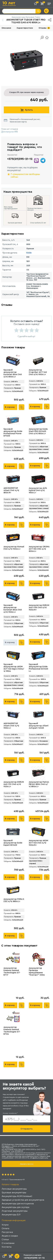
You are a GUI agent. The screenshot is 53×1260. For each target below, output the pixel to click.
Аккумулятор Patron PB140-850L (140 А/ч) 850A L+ (39, 784)
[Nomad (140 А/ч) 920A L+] (13, 538)
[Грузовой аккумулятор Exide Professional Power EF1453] (13, 420)
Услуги (5, 1224)
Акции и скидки (10, 1235)
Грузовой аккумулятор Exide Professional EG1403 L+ (38, 667)
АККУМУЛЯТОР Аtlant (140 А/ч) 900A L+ (11, 725)
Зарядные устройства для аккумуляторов (23, 1199)
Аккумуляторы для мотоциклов (18, 1203)
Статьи (5, 1239)
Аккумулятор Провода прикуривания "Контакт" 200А (37, 971)
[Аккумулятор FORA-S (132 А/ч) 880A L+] (13, 890)
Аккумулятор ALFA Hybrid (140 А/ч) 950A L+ (38, 490)
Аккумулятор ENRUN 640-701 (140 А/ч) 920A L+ (14, 784)
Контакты (6, 1246)
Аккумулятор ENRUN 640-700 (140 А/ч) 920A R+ (39, 607)
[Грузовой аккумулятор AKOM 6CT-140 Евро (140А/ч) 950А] (13, 655)
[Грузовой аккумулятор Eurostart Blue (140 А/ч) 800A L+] (13, 361)
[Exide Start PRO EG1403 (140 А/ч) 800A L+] (38, 420)
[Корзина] (42, 4)
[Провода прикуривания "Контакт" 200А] (38, 959)
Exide (29, 253)
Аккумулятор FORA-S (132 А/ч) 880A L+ (14, 900)
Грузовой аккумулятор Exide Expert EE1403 (13, 843)
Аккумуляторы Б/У (11, 1214)
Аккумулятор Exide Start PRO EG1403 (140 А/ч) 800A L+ (38, 431)
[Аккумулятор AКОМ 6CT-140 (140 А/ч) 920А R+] (38, 832)
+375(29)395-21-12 (20, 159)
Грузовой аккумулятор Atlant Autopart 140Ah (38, 725)
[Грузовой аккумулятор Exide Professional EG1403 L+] (38, 655)
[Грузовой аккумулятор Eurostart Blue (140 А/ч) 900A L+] (13, 596)
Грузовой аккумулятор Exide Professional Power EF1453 (13, 432)
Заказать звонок (26, 1164)
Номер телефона (10, 1113)
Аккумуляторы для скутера (15, 1207)
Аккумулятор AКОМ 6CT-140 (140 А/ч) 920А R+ (38, 843)
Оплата (5, 1228)
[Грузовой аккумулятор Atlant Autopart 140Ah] (38, 714)
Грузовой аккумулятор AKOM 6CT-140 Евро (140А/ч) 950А (14, 667)
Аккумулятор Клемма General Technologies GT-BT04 (12, 1030)
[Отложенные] (36, 4)
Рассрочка (7, 1232)
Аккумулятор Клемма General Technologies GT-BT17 (12, 971)
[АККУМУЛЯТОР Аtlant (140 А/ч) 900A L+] (13, 714)
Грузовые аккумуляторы (14, 1192)
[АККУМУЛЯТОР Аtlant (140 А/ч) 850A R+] (13, 479)
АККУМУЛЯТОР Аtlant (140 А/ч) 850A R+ (11, 490)
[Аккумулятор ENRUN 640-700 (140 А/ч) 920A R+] (38, 596)
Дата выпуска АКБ (9, 132)
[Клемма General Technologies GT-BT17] (13, 959)
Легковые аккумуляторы (14, 1188)
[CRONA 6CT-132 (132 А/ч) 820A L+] (38, 538)
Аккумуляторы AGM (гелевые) (17, 1196)
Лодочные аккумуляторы (14, 1211)
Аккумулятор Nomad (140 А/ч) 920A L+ (14, 548)
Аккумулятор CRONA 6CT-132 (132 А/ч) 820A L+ (39, 549)
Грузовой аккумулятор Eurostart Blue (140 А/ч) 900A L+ (13, 608)
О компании (8, 1243)
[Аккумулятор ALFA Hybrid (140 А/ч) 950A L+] (38, 479)
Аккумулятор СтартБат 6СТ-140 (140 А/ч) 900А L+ (38, 372)
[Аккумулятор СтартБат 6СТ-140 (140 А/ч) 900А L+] (38, 361)
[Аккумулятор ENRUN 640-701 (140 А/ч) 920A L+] (13, 773)
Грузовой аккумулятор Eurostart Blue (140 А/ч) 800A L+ (13, 373)
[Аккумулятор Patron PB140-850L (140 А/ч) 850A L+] (38, 773)
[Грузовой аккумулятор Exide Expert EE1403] (13, 832)
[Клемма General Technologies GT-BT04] (13, 1018)
